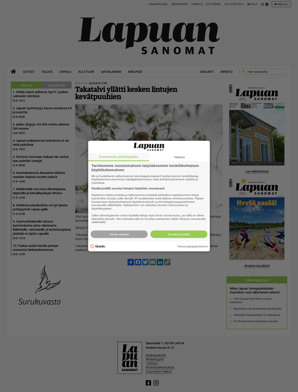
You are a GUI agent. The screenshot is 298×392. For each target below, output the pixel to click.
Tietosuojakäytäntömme (192, 246)
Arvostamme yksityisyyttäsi (118, 156)
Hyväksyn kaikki (179, 234)
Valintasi (179, 157)
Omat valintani (119, 234)
